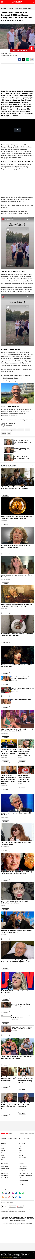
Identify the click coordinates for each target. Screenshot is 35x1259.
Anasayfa (3, 8)
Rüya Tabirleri (4, 1175)
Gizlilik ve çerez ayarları (8, 1223)
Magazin (4, 433)
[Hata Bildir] (16, 1223)
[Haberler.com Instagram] (13, 1193)
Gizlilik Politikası (23, 1168)
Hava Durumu (4, 1166)
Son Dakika (4, 1153)
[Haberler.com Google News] (2, 1193)
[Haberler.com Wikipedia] (6, 1197)
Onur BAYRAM (10, 424)
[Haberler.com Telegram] (16, 1197)
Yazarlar (21, 1155)
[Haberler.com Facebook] (6, 1193)
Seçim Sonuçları (5, 1171)
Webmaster (22, 1177)
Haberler (3, 1143)
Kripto (2, 1155)
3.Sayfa (3, 1157)
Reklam (10, 1138)
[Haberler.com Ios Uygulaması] (4, 1206)
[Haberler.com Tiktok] (13, 1197)
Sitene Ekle (21, 1184)
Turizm (20, 1153)
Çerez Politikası (23, 1171)
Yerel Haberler (22, 1157)
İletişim (15, 1138)
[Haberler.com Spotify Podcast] (23, 1193)
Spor (2, 1148)
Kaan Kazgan (21, 430)
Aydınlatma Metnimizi (6, 1257)
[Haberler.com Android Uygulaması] (12, 1206)
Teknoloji (21, 1148)
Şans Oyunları (4, 1173)
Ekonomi (3, 1146)
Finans (20, 1150)
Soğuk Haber (13, 430)
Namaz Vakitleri (5, 1168)
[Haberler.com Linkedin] (16, 1193)
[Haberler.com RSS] (2, 1197)
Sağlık (20, 1146)
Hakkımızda (3, 1138)
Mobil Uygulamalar (23, 1180)
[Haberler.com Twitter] (9, 1193)
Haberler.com (4, 1163)
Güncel (11, 8)
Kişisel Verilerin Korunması (25, 1173)
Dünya (3, 1159)
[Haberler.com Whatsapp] (19, 1193)
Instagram (27, 430)
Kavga (9, 433)
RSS (20, 1182)
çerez (28, 1253)
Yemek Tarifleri (5, 1177)
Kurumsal (21, 1163)
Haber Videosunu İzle (19, 50)
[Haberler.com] (6, 1133)
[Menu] (2, 2)
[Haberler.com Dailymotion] (19, 1197)
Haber (11, 1220)
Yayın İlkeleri (26, 1138)
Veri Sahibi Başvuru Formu (25, 1175)
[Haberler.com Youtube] (9, 1197)
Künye (20, 1138)
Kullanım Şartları (23, 1166)
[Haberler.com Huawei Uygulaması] (20, 1206)
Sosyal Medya (5, 430)
